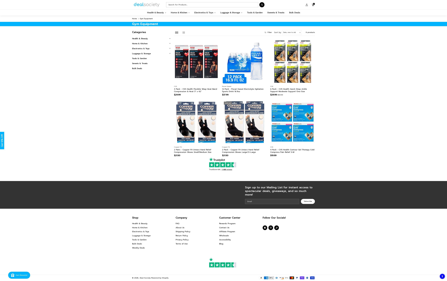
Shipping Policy (183, 231)
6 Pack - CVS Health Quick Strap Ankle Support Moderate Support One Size (288, 90)
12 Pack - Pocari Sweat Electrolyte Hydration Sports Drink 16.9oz (243, 90)
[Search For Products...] (261, 4)
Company (181, 218)
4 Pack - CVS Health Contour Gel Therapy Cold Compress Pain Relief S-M (292, 151)
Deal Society (145, 278)
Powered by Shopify (160, 278)
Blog (221, 243)
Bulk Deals (137, 243)
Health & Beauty (139, 223)
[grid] (176, 32)
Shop (135, 218)
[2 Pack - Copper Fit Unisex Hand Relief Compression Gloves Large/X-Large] (244, 122)
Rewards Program (227, 223)
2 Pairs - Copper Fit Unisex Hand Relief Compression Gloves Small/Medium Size (193, 151)
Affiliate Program (227, 231)
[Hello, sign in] (306, 4)
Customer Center (229, 218)
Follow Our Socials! (274, 218)
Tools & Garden (139, 239)
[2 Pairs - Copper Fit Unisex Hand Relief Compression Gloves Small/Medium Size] (196, 122)
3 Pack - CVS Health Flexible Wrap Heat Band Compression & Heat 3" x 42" (195, 90)
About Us (180, 227)
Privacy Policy (182, 239)
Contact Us (224, 227)
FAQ (177, 223)
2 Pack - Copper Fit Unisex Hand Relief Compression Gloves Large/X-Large (240, 151)
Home (134, 18)
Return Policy (182, 235)
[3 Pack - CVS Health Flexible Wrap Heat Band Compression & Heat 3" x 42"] (196, 61)
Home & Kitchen (139, 227)
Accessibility (225, 239)
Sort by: (278, 32)
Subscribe (308, 201)
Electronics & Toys (140, 231)
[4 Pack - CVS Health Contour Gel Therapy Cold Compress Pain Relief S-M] (292, 122)
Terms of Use (182, 243)
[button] (313, 4)
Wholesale (224, 235)
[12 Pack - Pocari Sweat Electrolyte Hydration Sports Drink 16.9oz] (244, 61)
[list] (183, 32)
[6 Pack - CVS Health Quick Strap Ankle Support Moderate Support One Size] (292, 61)
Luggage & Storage (141, 235)
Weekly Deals (138, 247)
